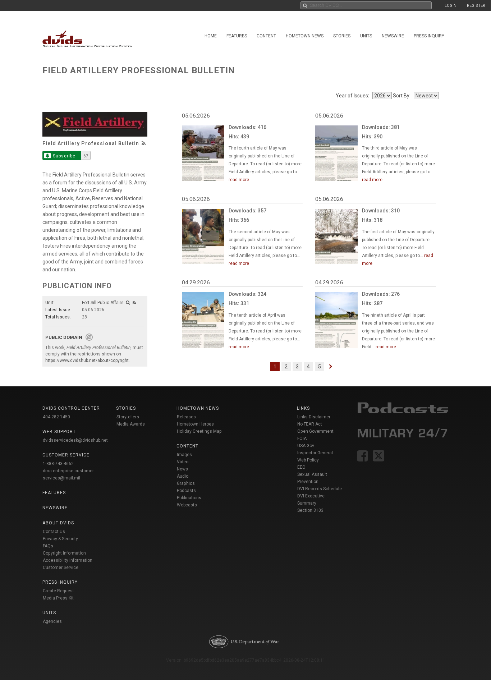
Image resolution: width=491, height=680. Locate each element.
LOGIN (450, 5)
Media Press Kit (58, 598)
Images (184, 454)
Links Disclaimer (313, 416)
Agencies (52, 621)
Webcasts (187, 504)
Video (182, 461)
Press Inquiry (429, 35)
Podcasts (186, 490)
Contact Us (54, 531)
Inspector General (315, 452)
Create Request (58, 590)
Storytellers (127, 416)
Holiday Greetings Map (199, 431)
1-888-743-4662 (58, 463)
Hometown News (304, 35)
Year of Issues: (353, 95)
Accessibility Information (67, 560)
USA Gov (305, 445)
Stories (341, 35)
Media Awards (130, 424)
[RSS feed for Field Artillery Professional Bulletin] (144, 143)
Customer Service (60, 567)
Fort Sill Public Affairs (103, 302)
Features (236, 35)
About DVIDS (58, 522)
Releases (186, 416)
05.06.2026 (196, 115)
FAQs (48, 545)
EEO (301, 467)
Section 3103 (310, 510)
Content (266, 35)
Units (366, 35)
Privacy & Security (60, 538)
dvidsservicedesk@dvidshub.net (75, 440)
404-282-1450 (56, 416)
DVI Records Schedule (319, 488)
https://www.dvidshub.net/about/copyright (87, 360)
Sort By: (403, 95)
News (182, 469)
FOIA (302, 438)
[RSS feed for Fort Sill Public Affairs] (134, 302)
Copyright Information (64, 553)
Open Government (315, 431)
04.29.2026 (196, 282)
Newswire (393, 35)
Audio (182, 476)
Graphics (186, 483)
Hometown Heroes (195, 424)
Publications (189, 497)
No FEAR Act (309, 424)
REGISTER (476, 5)
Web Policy (308, 460)
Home (211, 35)
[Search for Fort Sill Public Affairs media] (127, 302)
